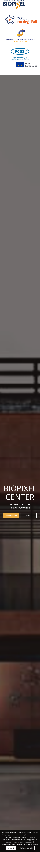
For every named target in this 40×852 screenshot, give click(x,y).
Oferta (28, 515)
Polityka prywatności (26, 848)
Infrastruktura (11, 515)
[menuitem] (34, 4)
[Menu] (34, 4)
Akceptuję (11, 848)
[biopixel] (16, 4)
